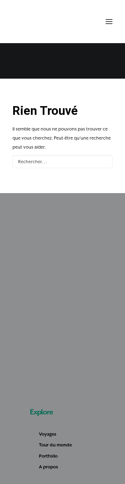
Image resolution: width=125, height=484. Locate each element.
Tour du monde (55, 444)
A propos (48, 466)
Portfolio (48, 456)
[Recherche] (77, 21)
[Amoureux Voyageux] (24, 21)
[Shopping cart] (88, 21)
